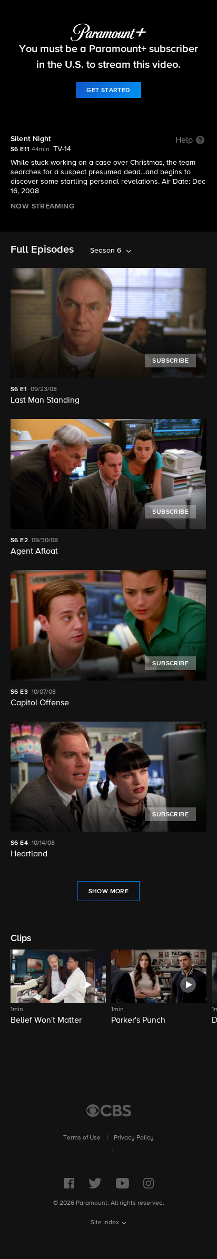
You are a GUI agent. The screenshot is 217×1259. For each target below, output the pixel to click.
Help (184, 140)
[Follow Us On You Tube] (122, 1183)
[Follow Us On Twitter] (95, 1183)
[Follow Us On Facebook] (69, 1183)
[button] (58, 994)
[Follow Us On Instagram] (148, 1183)
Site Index (105, 1223)
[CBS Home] (108, 1110)
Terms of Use (82, 1138)
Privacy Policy (134, 1138)
